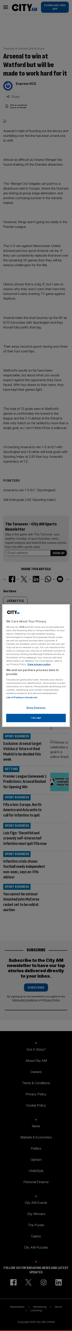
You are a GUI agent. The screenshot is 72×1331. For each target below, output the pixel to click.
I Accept (36, 717)
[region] (36, 665)
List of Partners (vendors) (21, 697)
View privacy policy (39, 664)
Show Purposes (36, 707)
